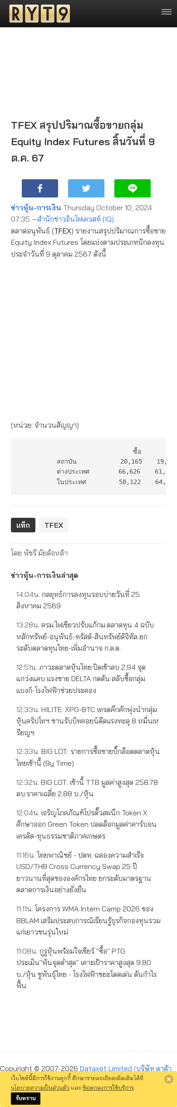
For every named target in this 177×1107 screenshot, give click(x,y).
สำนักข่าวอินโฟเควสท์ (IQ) (75, 218)
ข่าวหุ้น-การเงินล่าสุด (44, 575)
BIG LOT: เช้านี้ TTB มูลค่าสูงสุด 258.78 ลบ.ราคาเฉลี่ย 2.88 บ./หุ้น (87, 788)
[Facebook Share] (40, 188)
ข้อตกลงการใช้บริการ (108, 1087)
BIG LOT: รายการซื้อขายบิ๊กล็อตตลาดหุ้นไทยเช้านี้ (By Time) (88, 757)
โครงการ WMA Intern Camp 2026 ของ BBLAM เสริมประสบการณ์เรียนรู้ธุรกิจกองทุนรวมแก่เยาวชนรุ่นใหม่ (88, 920)
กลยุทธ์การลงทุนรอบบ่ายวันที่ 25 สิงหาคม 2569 (78, 600)
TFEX (62, 230)
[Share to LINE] (132, 188)
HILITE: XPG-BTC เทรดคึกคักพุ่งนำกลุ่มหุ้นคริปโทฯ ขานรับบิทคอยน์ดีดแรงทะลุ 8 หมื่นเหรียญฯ (87, 721)
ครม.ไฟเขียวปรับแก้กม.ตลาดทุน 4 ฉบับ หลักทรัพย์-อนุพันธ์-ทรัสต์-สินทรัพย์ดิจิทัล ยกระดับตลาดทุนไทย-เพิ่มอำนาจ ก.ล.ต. (85, 636)
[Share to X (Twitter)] (86, 188)
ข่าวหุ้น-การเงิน (36, 207)
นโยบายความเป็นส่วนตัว (40, 1087)
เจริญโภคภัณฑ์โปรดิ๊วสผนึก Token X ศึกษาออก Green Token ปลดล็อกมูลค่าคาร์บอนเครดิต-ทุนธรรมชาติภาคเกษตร (86, 824)
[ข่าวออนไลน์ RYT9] (37, 13)
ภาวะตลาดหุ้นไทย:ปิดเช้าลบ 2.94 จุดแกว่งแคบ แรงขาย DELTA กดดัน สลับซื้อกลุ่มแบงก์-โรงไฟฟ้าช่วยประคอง (81, 678)
